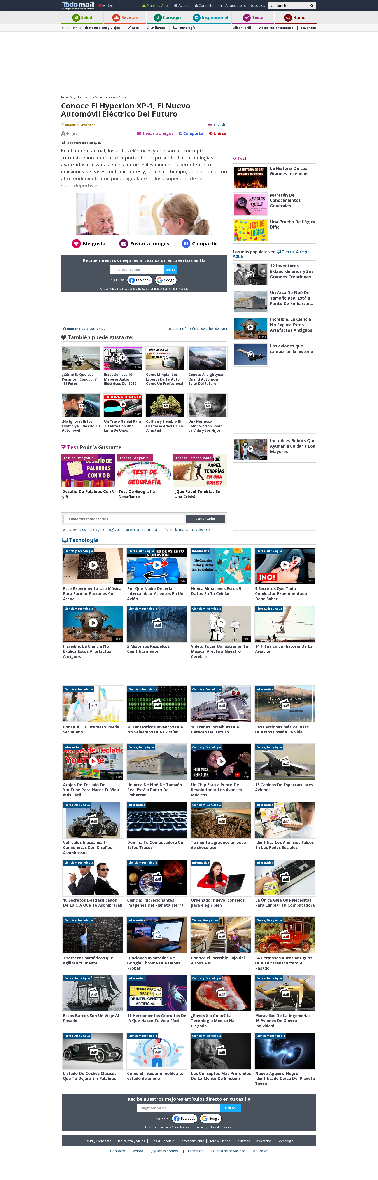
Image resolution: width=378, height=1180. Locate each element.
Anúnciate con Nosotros (245, 5)
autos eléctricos (200, 529)
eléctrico (147, 529)
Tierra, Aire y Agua (112, 97)
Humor (299, 17)
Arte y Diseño (220, 1141)
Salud (86, 17)
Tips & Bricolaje (162, 1141)
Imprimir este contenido (86, 328)
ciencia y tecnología (101, 529)
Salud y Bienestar (98, 1141)
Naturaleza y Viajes (104, 28)
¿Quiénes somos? (165, 1151)
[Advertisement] (189, 63)
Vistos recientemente (276, 28)
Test (72, 447)
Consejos (172, 17)
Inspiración (263, 1141)
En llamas (158, 28)
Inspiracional (214, 17)
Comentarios (205, 519)
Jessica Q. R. (91, 143)
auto (120, 529)
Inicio (65, 97)
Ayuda (183, 5)
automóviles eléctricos (171, 529)
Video (108, 5)
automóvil (132, 529)
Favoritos (308, 28)
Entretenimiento (192, 1141)
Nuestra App (157, 5)
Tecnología (187, 28)
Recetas (129, 17)
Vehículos (79, 529)
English (219, 124)
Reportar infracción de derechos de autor (198, 328)
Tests (257, 17)
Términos (155, 288)
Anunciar (260, 1151)
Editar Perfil (241, 28)
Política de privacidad (175, 288)
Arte (135, 28)
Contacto (206, 5)
